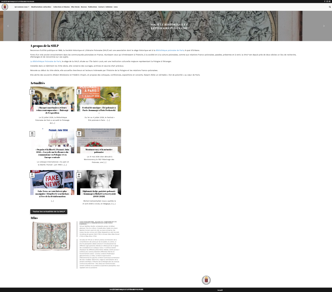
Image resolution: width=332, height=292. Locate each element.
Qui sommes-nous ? (22, 7)
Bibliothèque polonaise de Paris (170, 50)
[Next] (323, 26)
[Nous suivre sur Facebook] (325, 1)
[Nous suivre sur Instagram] (327, 1)
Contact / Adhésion (105, 7)
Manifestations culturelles (41, 7)
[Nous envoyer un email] (329, 1)
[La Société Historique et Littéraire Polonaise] (6, 7)
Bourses (84, 7)
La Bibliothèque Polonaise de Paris (45, 61)
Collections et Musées (61, 7)
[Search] (330, 7)
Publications (92, 7)
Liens (116, 7)
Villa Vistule (75, 7)
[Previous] (8, 26)
